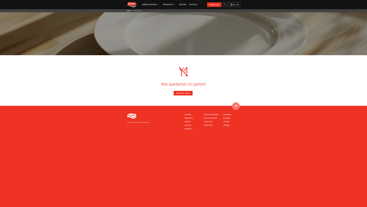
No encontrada (137, 10)
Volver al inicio (183, 93)
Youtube (226, 122)
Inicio (128, 10)
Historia (188, 114)
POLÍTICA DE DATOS (210, 118)
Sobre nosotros (149, 4)
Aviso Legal (208, 125)
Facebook (226, 118)
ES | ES (236, 5)
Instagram (227, 114)
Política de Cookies (211, 114)
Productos (168, 4)
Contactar (214, 5)
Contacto (188, 129)
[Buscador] (225, 4)
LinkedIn (226, 125)
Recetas (182, 4)
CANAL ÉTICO (208, 122)
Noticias (193, 4)
